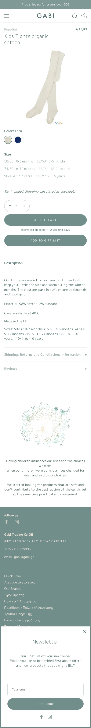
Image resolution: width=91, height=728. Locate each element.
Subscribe (45, 704)
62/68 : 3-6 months (51, 161)
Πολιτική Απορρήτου (20, 601)
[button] (45, 240)
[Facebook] (41, 716)
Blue (18, 139)
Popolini (10, 29)
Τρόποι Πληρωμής (18, 614)
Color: (13, 131)
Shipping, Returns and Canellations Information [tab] (42, 354)
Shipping (32, 191)
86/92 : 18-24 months (55, 169)
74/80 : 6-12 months (19, 169)
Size (7, 154)
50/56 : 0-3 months (18, 161)
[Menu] (6, 16)
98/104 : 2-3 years (18, 176)
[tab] (45, 308)
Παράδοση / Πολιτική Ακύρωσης (29, 607)
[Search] (74, 16)
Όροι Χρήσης (14, 595)
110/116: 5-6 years (50, 176)
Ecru (8, 139)
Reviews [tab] (10, 368)
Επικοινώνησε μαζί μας (22, 620)
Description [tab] (13, 263)
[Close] (84, 631)
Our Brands (12, 588)
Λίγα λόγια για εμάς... (20, 582)
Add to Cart (45, 220)
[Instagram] (50, 716)
